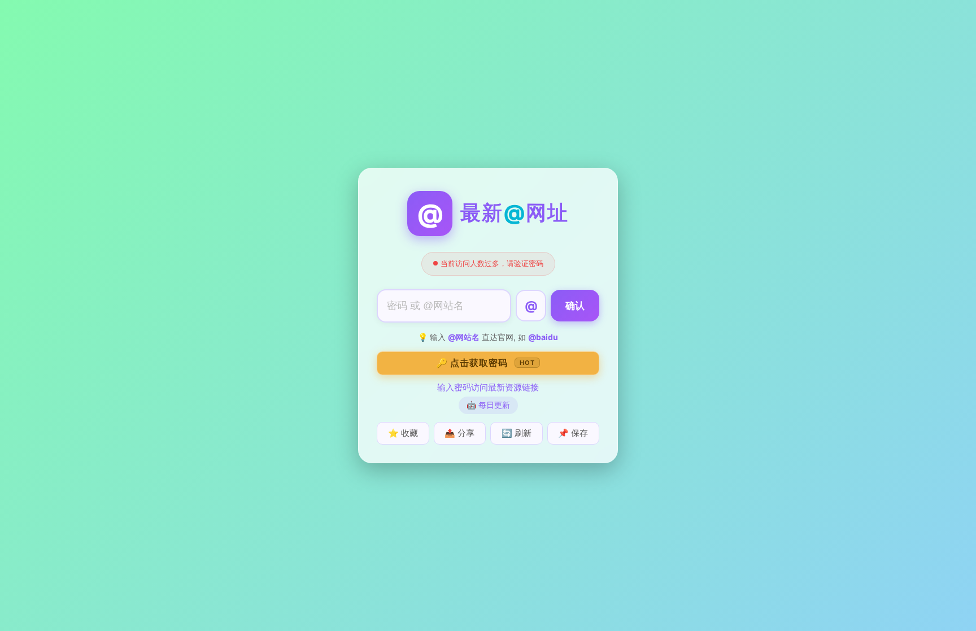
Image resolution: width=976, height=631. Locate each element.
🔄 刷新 (516, 433)
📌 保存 (573, 433)
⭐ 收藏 (403, 433)
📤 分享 (459, 433)
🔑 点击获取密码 (485, 362)
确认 (575, 306)
